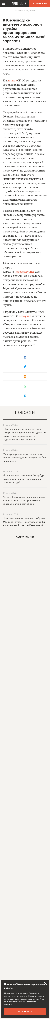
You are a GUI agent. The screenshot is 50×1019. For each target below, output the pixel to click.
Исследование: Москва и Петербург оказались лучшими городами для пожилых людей (24, 478)
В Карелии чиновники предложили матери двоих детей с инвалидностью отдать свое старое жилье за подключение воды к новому (24, 434)
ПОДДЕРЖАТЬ (25, 1011)
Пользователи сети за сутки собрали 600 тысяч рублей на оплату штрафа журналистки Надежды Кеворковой (24, 521)
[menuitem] (3, 3)
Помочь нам (39, 3)
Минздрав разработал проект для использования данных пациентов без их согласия (24, 457)
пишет (12, 81)
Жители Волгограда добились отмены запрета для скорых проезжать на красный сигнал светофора (24, 500)
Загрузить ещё (25, 537)
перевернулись (25, 272)
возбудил (25, 316)
